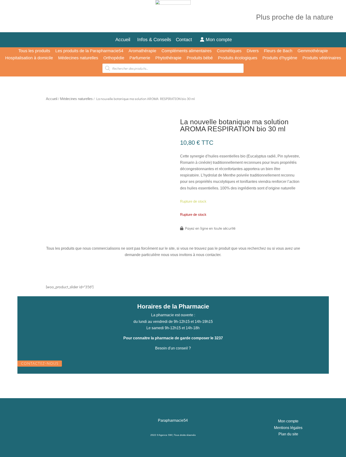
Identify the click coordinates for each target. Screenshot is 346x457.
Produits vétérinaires (321, 58)
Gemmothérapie (313, 51)
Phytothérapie (168, 58)
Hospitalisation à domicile (29, 58)
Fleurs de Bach (278, 51)
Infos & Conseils (154, 39)
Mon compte (218, 39)
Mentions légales (288, 428)
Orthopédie (113, 58)
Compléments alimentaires (186, 51)
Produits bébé (200, 58)
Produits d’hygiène (279, 58)
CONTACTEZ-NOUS (39, 363)
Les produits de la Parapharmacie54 (89, 51)
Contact (187, 39)
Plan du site (288, 434)
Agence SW (165, 435)
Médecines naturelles (78, 58)
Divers (253, 51)
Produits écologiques (237, 58)
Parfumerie (139, 58)
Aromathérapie (142, 51)
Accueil (122, 39)
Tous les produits (34, 51)
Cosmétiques (229, 51)
